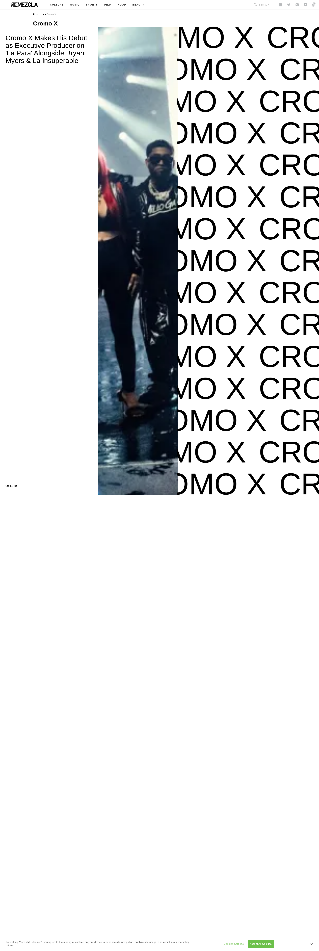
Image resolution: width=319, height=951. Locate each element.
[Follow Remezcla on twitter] (289, 5)
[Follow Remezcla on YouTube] (305, 5)
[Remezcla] (24, 4)
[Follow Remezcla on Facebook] (280, 5)
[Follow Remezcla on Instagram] (297, 5)
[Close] (312, 944)
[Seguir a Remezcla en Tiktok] (314, 5)
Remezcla (38, 14)
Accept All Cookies (261, 944)
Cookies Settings (234, 944)
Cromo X (51, 14)
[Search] (255, 5)
